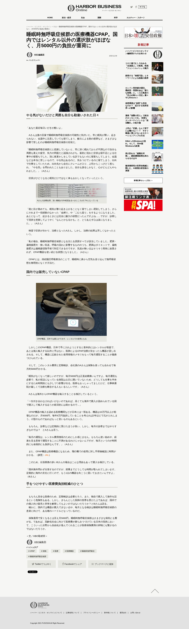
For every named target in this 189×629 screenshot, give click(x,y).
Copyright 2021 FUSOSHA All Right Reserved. (47, 623)
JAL (47, 455)
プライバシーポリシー (91, 613)
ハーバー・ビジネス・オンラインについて (46, 613)
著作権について (110, 613)
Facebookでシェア (73, 564)
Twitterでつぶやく (43, 564)
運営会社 (123, 613)
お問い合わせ (135, 613)
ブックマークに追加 (102, 564)
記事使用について (72, 613)
